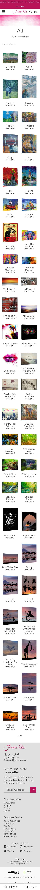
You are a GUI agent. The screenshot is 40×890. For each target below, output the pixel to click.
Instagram (28, 847)
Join (33, 790)
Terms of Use (10, 834)
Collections (10, 44)
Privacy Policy (10, 836)
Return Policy (10, 829)
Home (3, 44)
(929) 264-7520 (12, 757)
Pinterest (28, 851)
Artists (7, 808)
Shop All (7, 805)
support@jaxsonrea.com (17, 760)
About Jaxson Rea (12, 821)
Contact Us (9, 823)
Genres (7, 810)
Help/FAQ (8, 831)
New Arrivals (9, 803)
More (20, 736)
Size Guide (8, 826)
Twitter (10, 851)
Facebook (11, 847)
